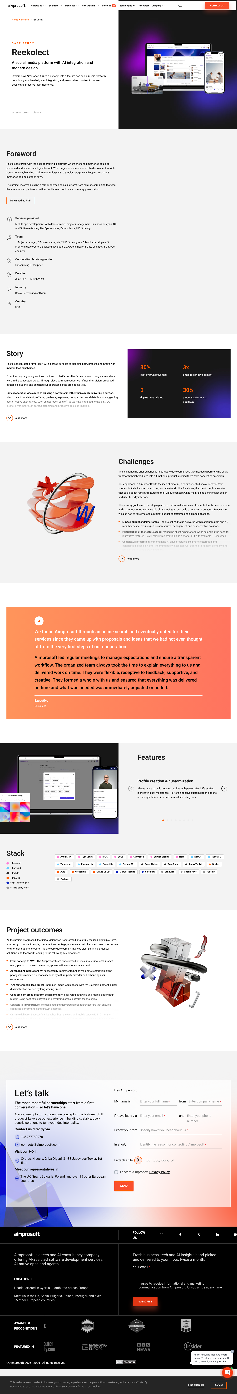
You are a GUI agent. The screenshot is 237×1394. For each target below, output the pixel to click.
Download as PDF (20, 200)
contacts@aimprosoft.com (40, 1144)
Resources (144, 6)
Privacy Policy (159, 1172)
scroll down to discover (29, 112)
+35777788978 (32, 1137)
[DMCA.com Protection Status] (126, 1363)
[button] (163, 820)
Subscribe (145, 1301)
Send (124, 1186)
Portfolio (108, 6)
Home (15, 20)
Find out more (196, 1384)
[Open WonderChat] (227, 1372)
